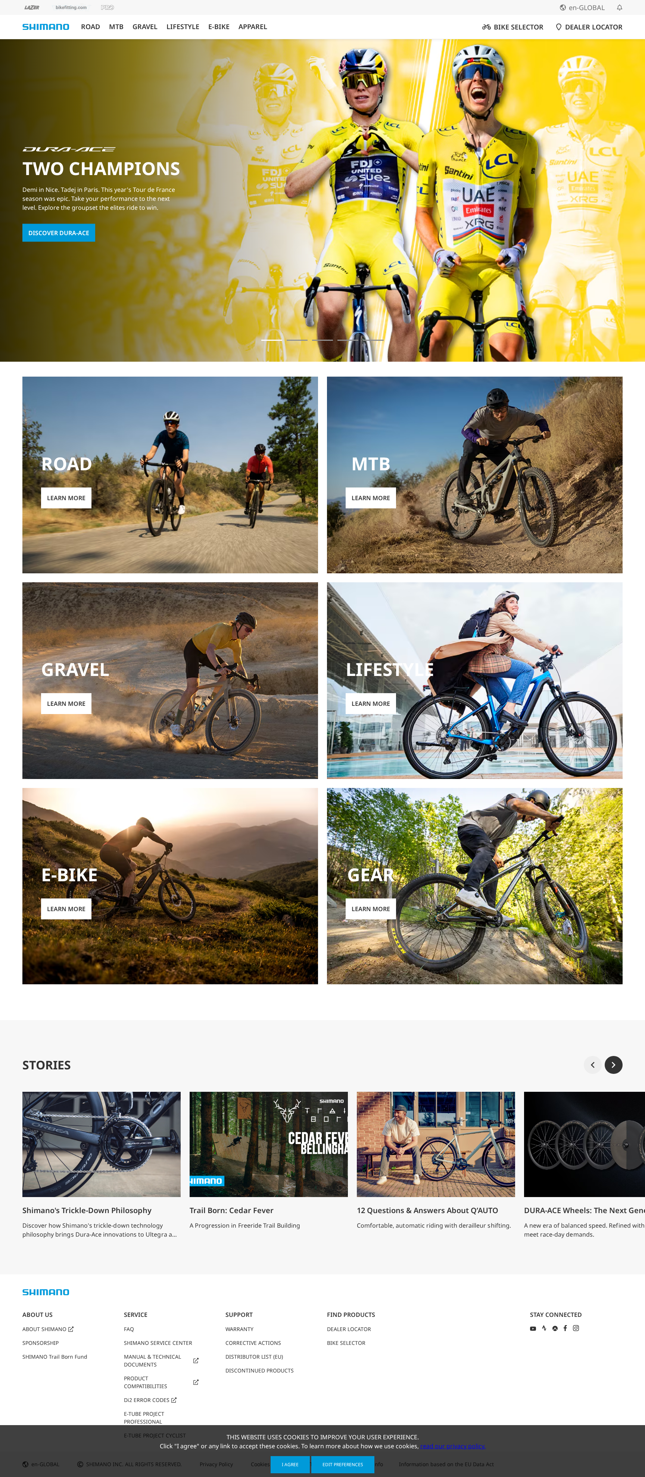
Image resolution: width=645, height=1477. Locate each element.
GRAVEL (145, 26)
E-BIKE (219, 26)
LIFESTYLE (182, 26)
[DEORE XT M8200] (322, 340)
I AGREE (290, 1464)
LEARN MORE (47, 237)
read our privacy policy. (453, 1446)
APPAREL (253, 26)
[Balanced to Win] (297, 340)
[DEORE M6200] (347, 340)
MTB (116, 26)
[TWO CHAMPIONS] (271, 340)
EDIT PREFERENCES (342, 1464)
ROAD (90, 26)
